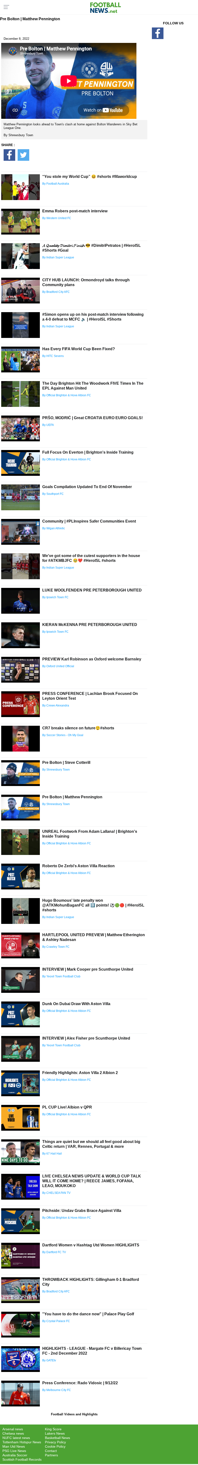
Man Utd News (13, 1446)
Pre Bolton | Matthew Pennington (72, 797)
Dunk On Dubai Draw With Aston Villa (76, 1004)
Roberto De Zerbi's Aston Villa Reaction (78, 866)
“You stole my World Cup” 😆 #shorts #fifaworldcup (89, 177)
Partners (51, 1455)
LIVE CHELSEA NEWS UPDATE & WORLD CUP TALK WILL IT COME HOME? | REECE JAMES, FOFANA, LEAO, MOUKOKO (91, 1181)
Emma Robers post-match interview (74, 211)
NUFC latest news (16, 1438)
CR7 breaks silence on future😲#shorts (78, 728)
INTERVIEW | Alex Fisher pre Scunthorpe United (86, 1038)
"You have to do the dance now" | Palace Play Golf (88, 1314)
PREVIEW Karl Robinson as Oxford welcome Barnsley (91, 659)
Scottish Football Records (22, 1459)
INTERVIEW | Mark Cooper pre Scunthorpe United (87, 969)
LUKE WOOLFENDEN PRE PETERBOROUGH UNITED (92, 590)
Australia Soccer (14, 1455)
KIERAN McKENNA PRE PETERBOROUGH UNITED (89, 625)
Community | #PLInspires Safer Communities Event (89, 521)
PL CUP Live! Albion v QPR (67, 1107)
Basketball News (57, 1438)
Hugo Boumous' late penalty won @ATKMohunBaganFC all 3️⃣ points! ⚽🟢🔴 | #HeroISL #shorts (93, 905)
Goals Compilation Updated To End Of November (87, 487)
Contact (51, 1451)
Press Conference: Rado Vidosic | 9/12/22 (80, 1383)
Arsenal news (12, 1429)
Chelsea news (13, 1433)
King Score (53, 1429)
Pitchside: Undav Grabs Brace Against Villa (81, 1211)
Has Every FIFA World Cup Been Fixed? (78, 349)
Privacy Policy (55, 1442)
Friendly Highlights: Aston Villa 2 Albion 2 (80, 1073)
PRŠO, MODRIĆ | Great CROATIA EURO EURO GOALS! (92, 418)
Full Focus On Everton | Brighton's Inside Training (88, 452)
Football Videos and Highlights (74, 1414)
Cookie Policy (55, 1446)
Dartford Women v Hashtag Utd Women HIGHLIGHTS (90, 1245)
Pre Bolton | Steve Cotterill (66, 762)
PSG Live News (14, 1451)
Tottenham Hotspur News (21, 1442)
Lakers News (55, 1433)
